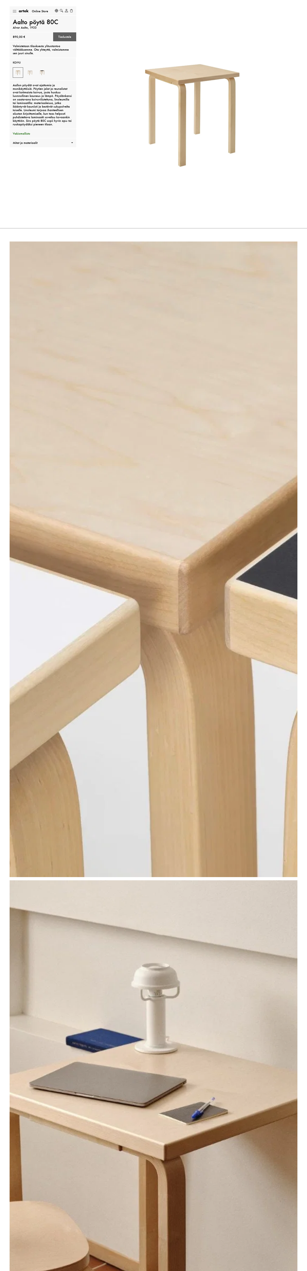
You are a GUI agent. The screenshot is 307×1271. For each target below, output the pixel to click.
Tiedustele (64, 37)
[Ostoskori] (71, 11)
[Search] (61, 11)
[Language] (56, 11)
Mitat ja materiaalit (25, 143)
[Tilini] (66, 11)
